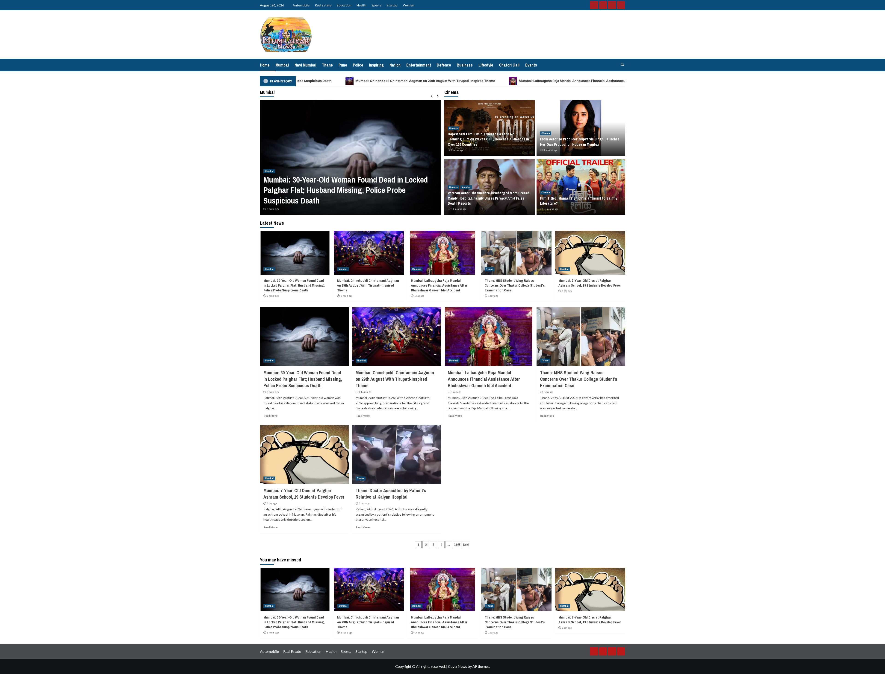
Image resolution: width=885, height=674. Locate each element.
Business (465, 65)
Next (466, 545)
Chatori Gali (509, 65)
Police (358, 65)
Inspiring (376, 65)
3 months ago (550, 150)
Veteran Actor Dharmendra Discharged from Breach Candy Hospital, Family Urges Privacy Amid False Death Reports (489, 198)
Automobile (301, 5)
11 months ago (551, 209)
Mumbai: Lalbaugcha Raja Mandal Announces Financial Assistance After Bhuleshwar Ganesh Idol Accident (510, 81)
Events (531, 65)
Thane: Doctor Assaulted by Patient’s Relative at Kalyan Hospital (391, 493)
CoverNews (457, 666)
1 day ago (419, 295)
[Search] (622, 65)
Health (361, 5)
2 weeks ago (457, 150)
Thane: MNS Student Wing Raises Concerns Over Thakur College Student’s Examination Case (515, 285)
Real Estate (323, 5)
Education (344, 5)
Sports (376, 5)
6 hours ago (273, 209)
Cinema (453, 128)
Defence (444, 65)
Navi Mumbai (305, 65)
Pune (343, 65)
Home (265, 65)
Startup (392, 5)
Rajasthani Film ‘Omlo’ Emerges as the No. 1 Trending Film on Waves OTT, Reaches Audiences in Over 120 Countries (488, 139)
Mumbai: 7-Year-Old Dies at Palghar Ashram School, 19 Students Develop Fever (589, 283)
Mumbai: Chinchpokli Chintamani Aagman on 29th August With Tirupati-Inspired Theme (333, 81)
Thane (327, 65)
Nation (395, 65)
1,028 (457, 545)
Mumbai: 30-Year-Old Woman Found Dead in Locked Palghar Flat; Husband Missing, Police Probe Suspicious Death (345, 190)
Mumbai (282, 65)
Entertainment (418, 65)
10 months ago (458, 209)
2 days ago (364, 503)
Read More (270, 415)
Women (408, 5)
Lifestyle (485, 65)
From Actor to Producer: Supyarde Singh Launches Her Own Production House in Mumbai (580, 142)
